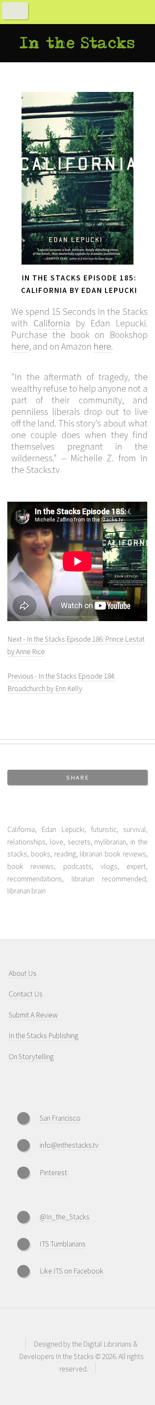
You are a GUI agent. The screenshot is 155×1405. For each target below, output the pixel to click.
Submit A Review (33, 1015)
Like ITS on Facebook (71, 1271)
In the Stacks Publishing (43, 1035)
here (20, 346)
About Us (23, 973)
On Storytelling (31, 1056)
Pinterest (53, 1172)
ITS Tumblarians (63, 1244)
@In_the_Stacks (65, 1217)
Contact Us (26, 994)
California (52, 323)
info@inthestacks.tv (69, 1145)
